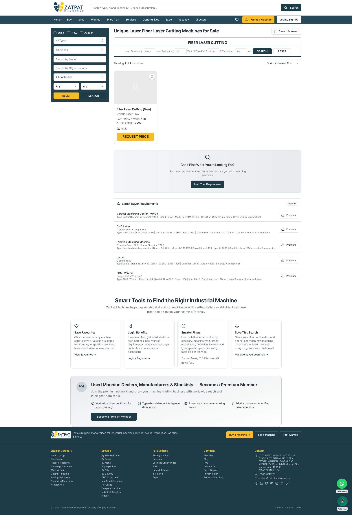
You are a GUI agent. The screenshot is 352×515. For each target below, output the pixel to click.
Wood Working (58, 470)
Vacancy (183, 19)
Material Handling (60, 473)
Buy (69, 19)
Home (57, 19)
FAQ (206, 462)
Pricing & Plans (160, 455)
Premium (291, 215)
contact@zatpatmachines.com (274, 478)
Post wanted (290, 434)
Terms (298, 507)
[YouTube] (271, 483)
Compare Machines (112, 488)
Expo (169, 19)
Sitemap (278, 507)
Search (294, 7)
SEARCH (93, 95)
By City (105, 470)
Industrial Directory (111, 492)
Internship (158, 473)
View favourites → (85, 354)
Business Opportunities (164, 462)
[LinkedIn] (261, 483)
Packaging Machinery (62, 481)
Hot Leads (107, 484)
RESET (66, 95)
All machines (57, 484)
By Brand (106, 459)
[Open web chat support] (342, 501)
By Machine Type (111, 455)
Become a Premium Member (114, 416)
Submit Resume (161, 470)
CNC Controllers (110, 477)
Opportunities (151, 19)
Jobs (155, 466)
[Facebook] (256, 483)
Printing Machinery (60, 477)
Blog (206, 459)
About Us (208, 455)
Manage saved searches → (251, 354)
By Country (107, 473)
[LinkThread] (287, 483)
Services (131, 19)
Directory (200, 19)
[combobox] (80, 40)
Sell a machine (266, 434)
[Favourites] (237, 19)
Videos (105, 495)
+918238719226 (266, 474)
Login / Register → (139, 358)
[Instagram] (276, 483)
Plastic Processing (60, 462)
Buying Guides (109, 466)
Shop (81, 19)
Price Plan (113, 19)
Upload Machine (261, 19)
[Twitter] (266, 483)
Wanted (95, 19)
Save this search (289, 31)
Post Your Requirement (207, 184)
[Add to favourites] (152, 77)
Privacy (289, 507)
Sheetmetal (56, 459)
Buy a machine (238, 434)
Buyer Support (211, 470)
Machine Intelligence (112, 481)
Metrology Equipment (61, 466)
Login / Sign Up (289, 19)
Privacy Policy (211, 473)
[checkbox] (55, 32)
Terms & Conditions (213, 477)
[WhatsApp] (281, 483)
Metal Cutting (58, 455)
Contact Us (209, 466)
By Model (106, 462)
